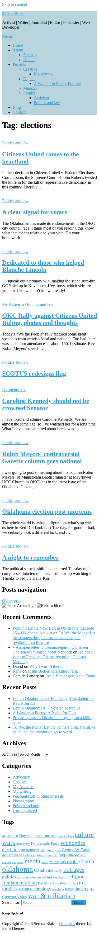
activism (10, 835)
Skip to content (14, 4)
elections (11, 849)
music (54, 862)
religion (61, 877)
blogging (25, 836)
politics (9, 876)
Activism (41, 98)
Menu (7, 36)
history (42, 855)
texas (69, 889)
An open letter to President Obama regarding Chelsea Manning (53, 657)
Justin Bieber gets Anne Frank (53, 671)
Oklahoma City (48, 870)
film (42, 850)
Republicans (69, 883)
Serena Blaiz (12, 13)
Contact (19, 112)
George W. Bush (76, 850)
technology (40, 888)
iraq (62, 855)
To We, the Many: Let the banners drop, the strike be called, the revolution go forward (54, 638)
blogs (38, 835)
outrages (73, 869)
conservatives (65, 836)
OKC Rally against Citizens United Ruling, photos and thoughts (49, 319)
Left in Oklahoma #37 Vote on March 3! (46, 708)
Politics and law (47, 102)
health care (29, 855)
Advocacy (21, 777)
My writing (43, 74)
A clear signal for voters (34, 212)
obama (86, 861)
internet (53, 855)
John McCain (76, 855)
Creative (30, 69)
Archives (9, 754)
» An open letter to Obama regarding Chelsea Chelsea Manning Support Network (50, 649)
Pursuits (19, 64)
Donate (29, 59)
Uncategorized (14, 389)
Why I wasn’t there (45, 666)
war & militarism (52, 896)
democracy (23, 844)
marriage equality (12, 862)
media (32, 861)
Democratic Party (45, 843)
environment (30, 850)
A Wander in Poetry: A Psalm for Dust (44, 713)
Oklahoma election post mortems (47, 511)
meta (44, 862)
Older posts (11, 601)
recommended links (40, 877)
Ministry (30, 88)
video (22, 897)
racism (21, 877)
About (18, 50)
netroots (69, 861)
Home (18, 45)
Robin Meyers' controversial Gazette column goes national (42, 457)
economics (73, 843)
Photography (23, 801)
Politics (29, 93)
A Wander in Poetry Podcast (57, 83)
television (58, 889)
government (12, 855)
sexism (23, 889)
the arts (81, 888)
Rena (17, 671)
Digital (29, 78)
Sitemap (30, 55)
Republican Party (48, 883)
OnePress (67, 923)
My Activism (13, 304)
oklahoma (17, 869)
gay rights (53, 850)
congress (50, 835)
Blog (17, 107)
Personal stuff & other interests (38, 796)
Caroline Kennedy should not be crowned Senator (45, 404)
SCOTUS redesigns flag (34, 373)
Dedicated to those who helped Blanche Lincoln (43, 266)
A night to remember (30, 557)
